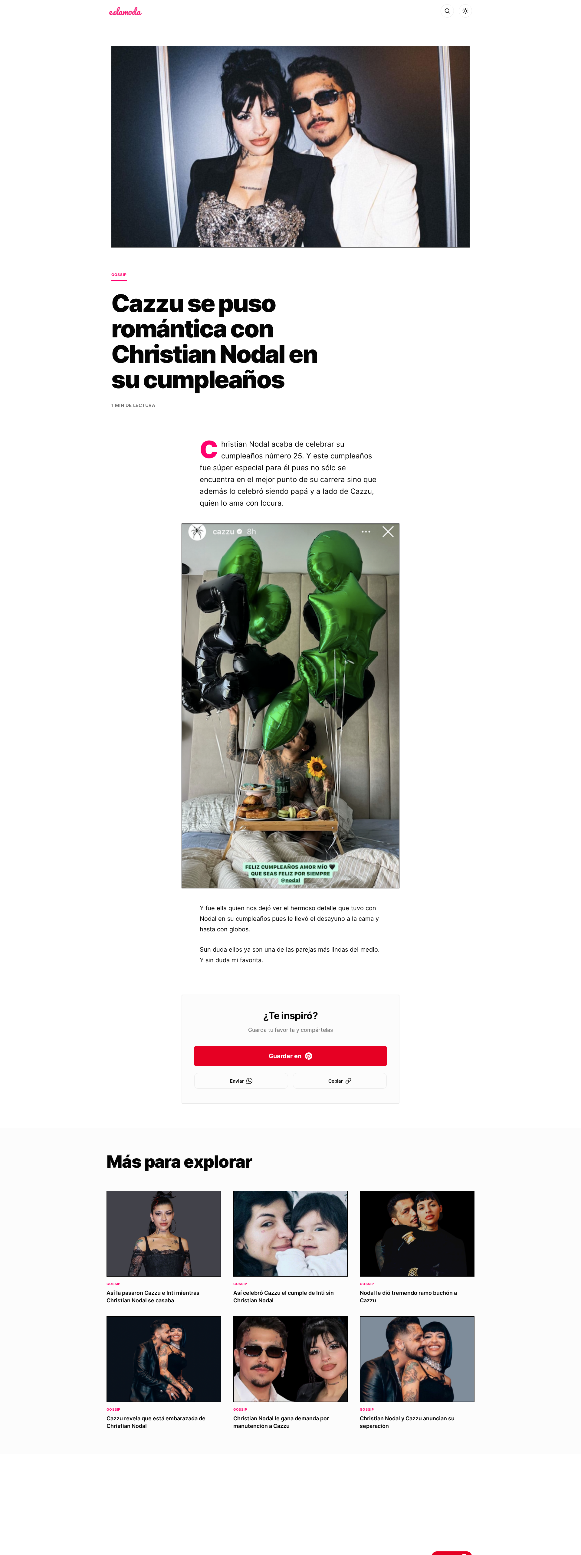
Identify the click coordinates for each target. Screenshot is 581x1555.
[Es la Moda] (125, 10)
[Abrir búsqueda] (447, 11)
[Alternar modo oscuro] (465, 11)
